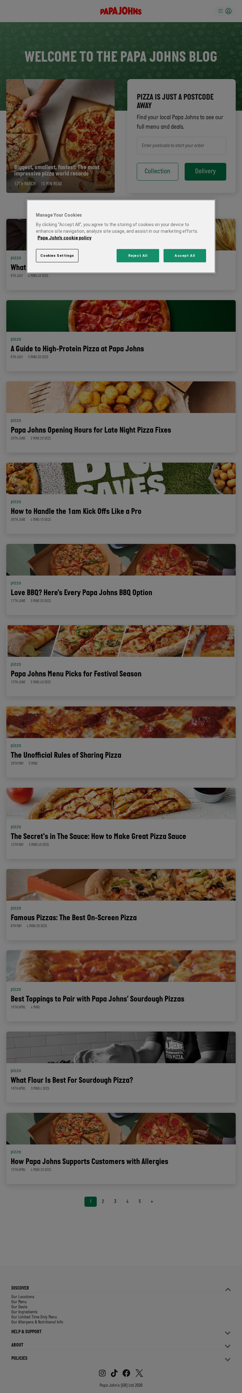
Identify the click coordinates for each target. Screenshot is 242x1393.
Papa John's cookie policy (64, 237)
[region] (121, 236)
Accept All (185, 255)
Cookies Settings (57, 255)
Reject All (137, 255)
